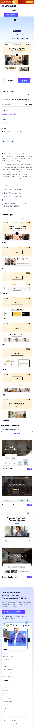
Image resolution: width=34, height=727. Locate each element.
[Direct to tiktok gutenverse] (17, 717)
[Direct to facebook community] (9, 717)
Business (4, 114)
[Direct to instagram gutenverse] (13, 717)
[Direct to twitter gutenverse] (21, 717)
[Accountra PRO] (17, 488)
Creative (12, 114)
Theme (12, 38)
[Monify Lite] (17, 525)
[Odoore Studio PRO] (17, 561)
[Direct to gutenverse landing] (9, 6)
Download (23, 80)
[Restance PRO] (17, 452)
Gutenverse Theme (23, 38)
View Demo (10, 80)
